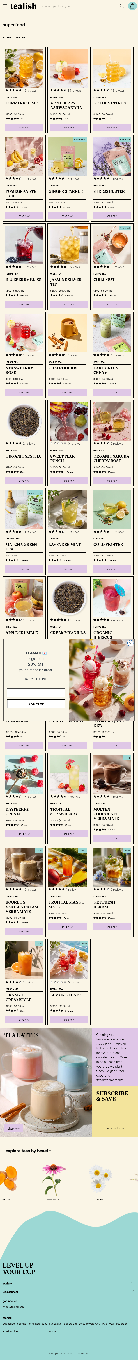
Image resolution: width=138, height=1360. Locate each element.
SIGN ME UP (36, 704)
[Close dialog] (130, 643)
